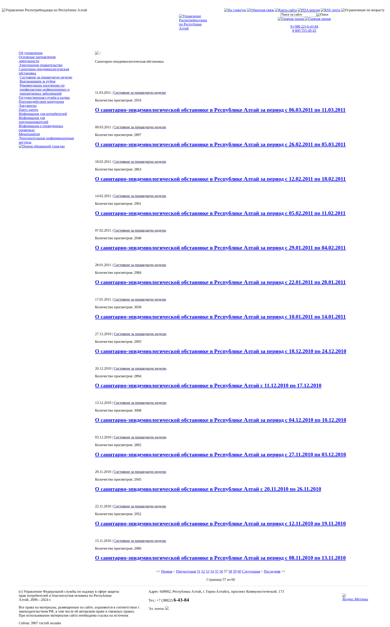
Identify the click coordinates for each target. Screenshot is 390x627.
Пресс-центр (28, 110)
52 (203, 571)
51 (198, 571)
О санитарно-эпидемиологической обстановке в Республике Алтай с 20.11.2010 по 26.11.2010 (208, 489)
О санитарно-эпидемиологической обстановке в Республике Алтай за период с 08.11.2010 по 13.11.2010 (220, 558)
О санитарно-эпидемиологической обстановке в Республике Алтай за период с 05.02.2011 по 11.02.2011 (220, 213)
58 (230, 571)
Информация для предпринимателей (33, 120)
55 (216, 571)
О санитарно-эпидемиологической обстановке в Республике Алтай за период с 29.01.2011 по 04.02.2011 (220, 248)
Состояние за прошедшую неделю (46, 77)
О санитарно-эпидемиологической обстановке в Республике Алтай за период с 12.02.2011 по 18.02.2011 (220, 179)
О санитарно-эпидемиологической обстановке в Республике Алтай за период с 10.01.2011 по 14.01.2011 (220, 317)
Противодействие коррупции (41, 102)
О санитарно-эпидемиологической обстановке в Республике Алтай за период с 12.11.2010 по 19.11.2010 (220, 523)
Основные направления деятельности (37, 59)
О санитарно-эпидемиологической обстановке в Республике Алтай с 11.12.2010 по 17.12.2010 (208, 385)
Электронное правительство (41, 65)
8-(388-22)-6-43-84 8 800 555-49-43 (304, 28)
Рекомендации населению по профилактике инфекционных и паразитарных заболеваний (45, 89)
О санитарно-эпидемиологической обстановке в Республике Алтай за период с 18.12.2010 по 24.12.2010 (220, 351)
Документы (28, 106)
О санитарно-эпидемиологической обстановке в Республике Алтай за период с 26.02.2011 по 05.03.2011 (220, 144)
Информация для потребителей (43, 114)
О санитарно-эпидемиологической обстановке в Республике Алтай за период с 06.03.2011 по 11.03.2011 (220, 110)
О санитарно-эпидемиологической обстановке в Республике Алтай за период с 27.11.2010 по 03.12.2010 (220, 454)
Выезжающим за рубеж (38, 81)
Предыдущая (186, 571)
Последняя (272, 571)
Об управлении (31, 53)
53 (207, 571)
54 (212, 571)
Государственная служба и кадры (44, 97)
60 (239, 571)
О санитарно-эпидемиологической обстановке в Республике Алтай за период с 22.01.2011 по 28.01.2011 (220, 282)
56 (221, 571)
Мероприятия (29, 134)
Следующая (251, 571)
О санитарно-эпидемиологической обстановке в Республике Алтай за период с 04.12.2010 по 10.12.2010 (220, 420)
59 (235, 571)
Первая (166, 571)
